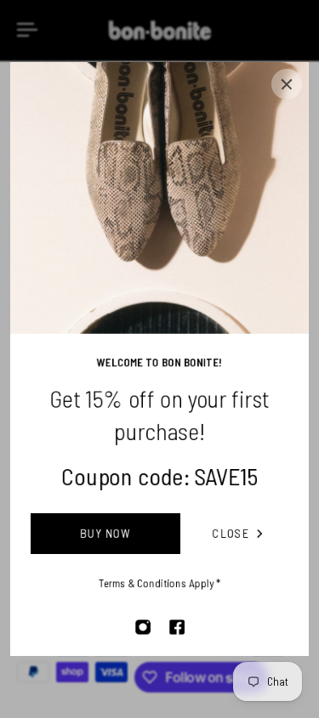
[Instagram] (142, 627)
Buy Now (105, 533)
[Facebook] (176, 627)
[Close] (286, 84)
